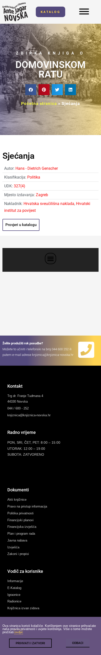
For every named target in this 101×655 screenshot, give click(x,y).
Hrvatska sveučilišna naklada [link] (49, 203)
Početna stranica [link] (39, 103)
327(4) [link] (19, 186)
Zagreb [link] (42, 194)
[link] (15, 11)
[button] (30, 89)
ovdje (18, 632)
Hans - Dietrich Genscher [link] (36, 168)
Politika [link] (33, 177)
